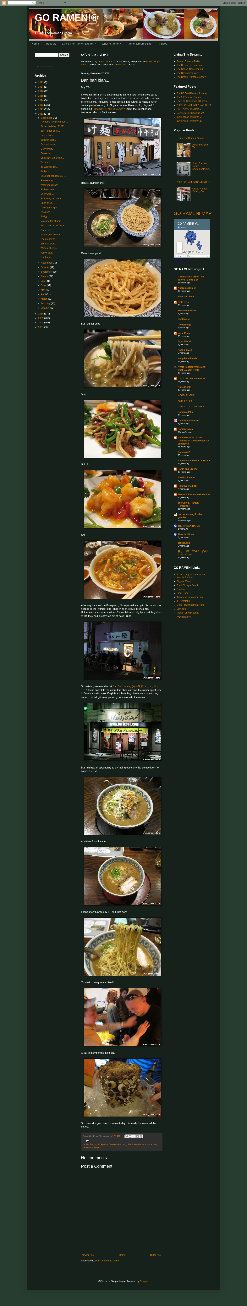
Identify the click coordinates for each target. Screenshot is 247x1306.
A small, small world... (52, 234)
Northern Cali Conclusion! (190, 113)
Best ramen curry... (50, 130)
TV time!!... (46, 162)
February (46, 303)
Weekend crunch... (50, 185)
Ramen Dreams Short (140, 43)
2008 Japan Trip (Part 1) (189, 120)
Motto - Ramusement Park (190, 605)
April (43, 294)
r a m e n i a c (185, 401)
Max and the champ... (52, 221)
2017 (41, 86)
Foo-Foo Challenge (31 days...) (193, 101)
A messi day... (48, 180)
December (46, 118)
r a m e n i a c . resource (191, 406)
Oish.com (181, 609)
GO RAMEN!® (66, 17)
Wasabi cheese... (49, 248)
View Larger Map (181, 260)
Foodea (181, 589)
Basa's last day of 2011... (53, 126)
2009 (41, 318)
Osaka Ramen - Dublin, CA (200, 190)
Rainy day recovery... (51, 198)
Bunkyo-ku (102, 1144)
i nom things (184, 324)
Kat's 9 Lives (185, 350)
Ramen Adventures (188, 420)
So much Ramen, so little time (194, 494)
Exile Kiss (183, 302)
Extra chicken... (48, 243)
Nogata (97, 1147)
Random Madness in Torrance (194, 460)
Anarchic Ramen (187, 288)
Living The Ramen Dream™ (79, 43)
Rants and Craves (188, 469)
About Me (50, 43)
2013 (41, 105)
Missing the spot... (50, 207)
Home (35, 43)
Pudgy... (45, 216)
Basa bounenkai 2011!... (53, 176)
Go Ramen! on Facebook (45, 67)
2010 (41, 313)
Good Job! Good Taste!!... (54, 225)
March (44, 299)
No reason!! (184, 387)
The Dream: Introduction (189, 65)
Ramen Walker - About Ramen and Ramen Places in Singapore (193, 440)
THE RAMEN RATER (189, 526)
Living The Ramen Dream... (191, 138)
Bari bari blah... (48, 140)
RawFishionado (186, 477)
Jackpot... (45, 171)
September (47, 271)
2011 (41, 113)
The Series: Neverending (190, 69)
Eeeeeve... (46, 153)
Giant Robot (183, 593)
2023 (41, 82)
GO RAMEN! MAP (193, 213)
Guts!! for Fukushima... (52, 157)
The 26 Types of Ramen (189, 97)
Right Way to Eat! (187, 486)
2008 (41, 322)
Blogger (144, 1281)
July (43, 281)
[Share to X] (134, 1136)
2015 (41, 96)
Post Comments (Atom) (107, 1260)
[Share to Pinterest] (141, 1136)
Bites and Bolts (186, 296)
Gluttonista (184, 319)
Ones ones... (47, 203)
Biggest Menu (184, 581)
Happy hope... (48, 135)
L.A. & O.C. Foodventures (191, 378)
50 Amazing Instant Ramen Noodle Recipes (191, 576)
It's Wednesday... (49, 167)
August (45, 276)
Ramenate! (184, 452)
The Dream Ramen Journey (191, 77)
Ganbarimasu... (49, 144)
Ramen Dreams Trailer (188, 61)
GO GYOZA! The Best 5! (189, 109)
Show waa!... (47, 194)
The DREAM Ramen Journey (192, 93)
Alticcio (93, 1144)
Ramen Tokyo (185, 429)
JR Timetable (183, 601)
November (46, 262)
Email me (121, 64)
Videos (163, 43)
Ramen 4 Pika (185, 412)
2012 (41, 109)
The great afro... (49, 239)
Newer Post (88, 1255)
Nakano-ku (152, 1144)
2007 (41, 327)
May (43, 290)
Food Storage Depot (187, 585)
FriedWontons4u (187, 310)
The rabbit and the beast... (54, 121)
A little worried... (49, 189)
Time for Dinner (186, 534)
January (45, 308)
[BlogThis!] (130, 1136)
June (44, 285)
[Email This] (126, 1136)
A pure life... (47, 230)
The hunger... (47, 257)
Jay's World (184, 341)
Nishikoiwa (88, 1147)
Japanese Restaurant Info (190, 597)
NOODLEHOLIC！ (187, 395)
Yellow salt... (47, 252)
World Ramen (184, 616)
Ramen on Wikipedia (188, 612)
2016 (41, 91)
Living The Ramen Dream (134, 1144)
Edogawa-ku (115, 1144)
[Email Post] (87, 1141)
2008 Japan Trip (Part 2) (189, 117)
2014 (41, 100)
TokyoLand (184, 543)
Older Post (155, 1255)
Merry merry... (48, 149)
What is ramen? (111, 43)
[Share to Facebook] (137, 1136)
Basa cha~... (47, 212)
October (45, 267)
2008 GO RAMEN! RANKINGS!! (193, 182)
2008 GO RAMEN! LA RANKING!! (194, 105)
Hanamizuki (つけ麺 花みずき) (110, 108)
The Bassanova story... (188, 73)
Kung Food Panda (187, 358)
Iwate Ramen (185, 333)
